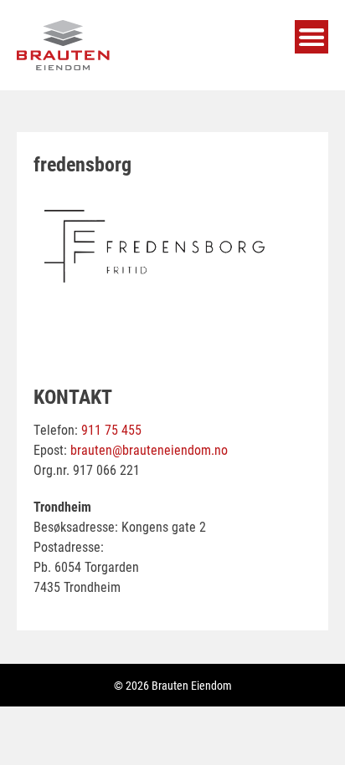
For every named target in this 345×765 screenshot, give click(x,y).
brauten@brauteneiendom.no (149, 449)
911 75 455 (111, 429)
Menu (311, 37)
